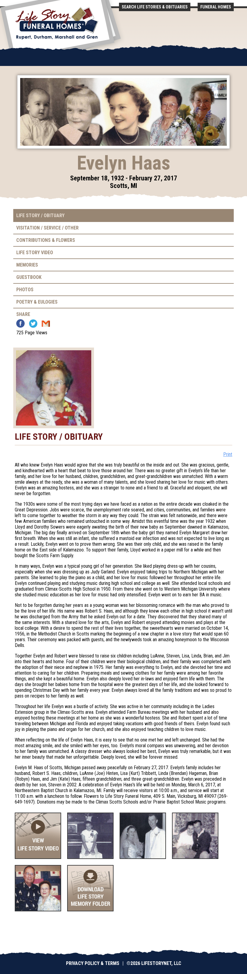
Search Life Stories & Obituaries (155, 7)
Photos (24, 289)
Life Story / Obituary (40, 215)
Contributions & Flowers (45, 240)
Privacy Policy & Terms (92, 963)
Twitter (33, 323)
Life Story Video (34, 252)
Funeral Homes (215, 7)
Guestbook (29, 277)
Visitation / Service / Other (47, 228)
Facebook (20, 323)
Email (46, 323)
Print (227, 454)
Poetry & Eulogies (37, 302)
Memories (27, 265)
